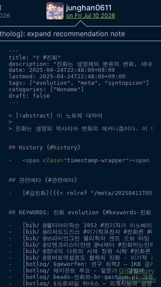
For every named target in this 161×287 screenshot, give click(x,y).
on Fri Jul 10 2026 (90, 15)
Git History (137, 270)
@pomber (141, 279)
